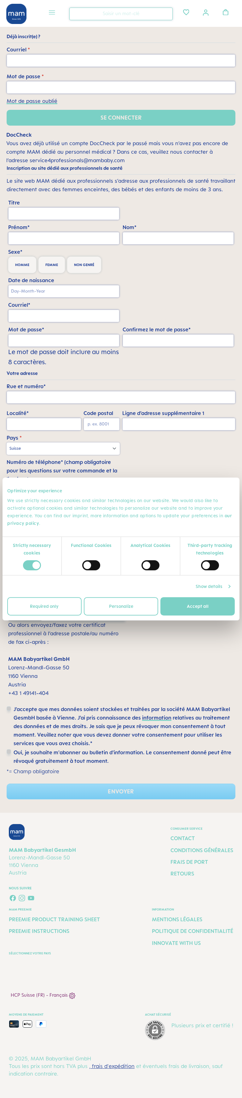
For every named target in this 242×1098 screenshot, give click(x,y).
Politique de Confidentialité (192, 931)
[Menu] (52, 13)
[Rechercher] (166, 13)
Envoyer (121, 791)
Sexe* (15, 252)
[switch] (91, 565)
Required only (44, 606)
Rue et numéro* (26, 386)
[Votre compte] (206, 12)
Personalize (121, 606)
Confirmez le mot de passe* (157, 329)
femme (51, 265)
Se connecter (121, 117)
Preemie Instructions (39, 931)
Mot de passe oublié (32, 101)
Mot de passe (25, 76)
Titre (14, 202)
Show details (209, 586)
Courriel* (19, 305)
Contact (182, 838)
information (156, 718)
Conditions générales (201, 850)
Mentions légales (177, 919)
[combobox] (121, 14)
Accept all (198, 606)
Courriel (18, 49)
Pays (14, 438)
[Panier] (225, 12)
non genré (84, 265)
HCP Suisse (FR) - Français (40, 995)
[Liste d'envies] (186, 12)
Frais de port (189, 862)
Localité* (18, 413)
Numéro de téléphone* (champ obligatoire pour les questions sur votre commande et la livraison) (62, 470)
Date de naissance (31, 280)
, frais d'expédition (112, 1066)
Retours (182, 873)
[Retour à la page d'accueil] (16, 14)
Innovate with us (176, 943)
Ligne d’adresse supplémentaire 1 (163, 413)
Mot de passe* (26, 329)
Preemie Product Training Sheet (54, 919)
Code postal (98, 413)
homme (22, 265)
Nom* (129, 227)
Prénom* (19, 227)
